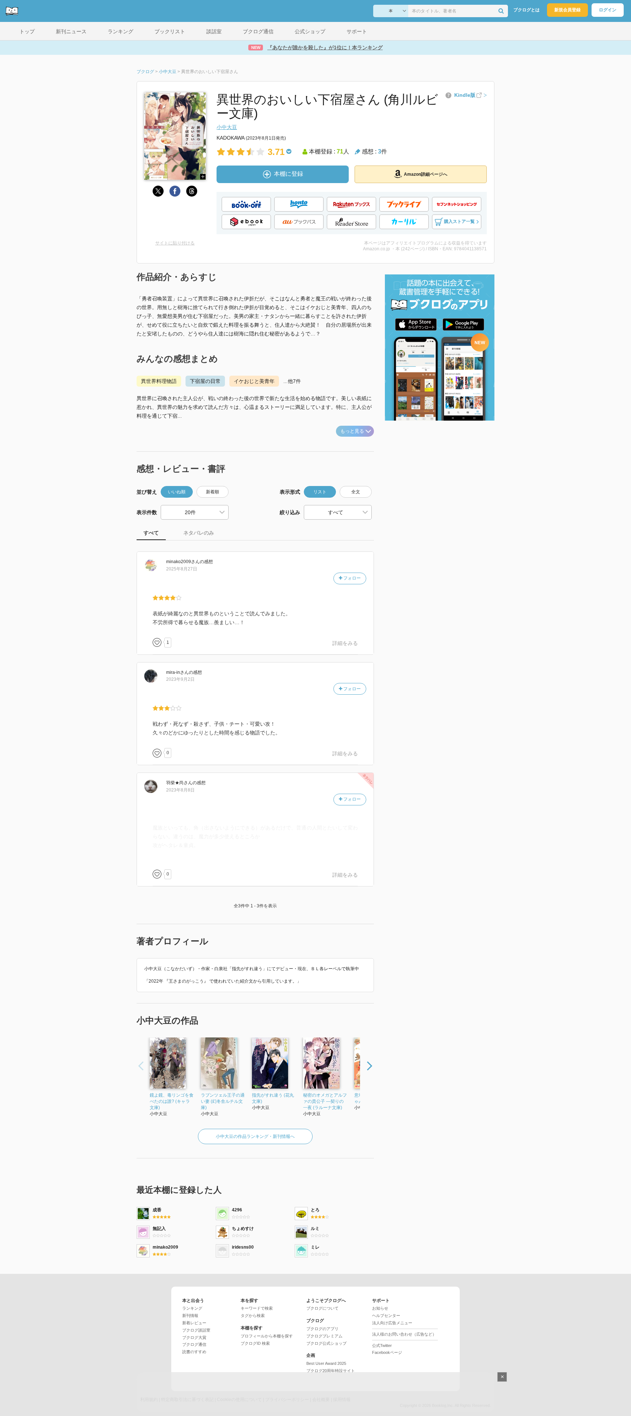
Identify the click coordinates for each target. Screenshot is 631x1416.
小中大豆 (227, 127)
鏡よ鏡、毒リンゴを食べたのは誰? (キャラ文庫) (172, 1101)
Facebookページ (387, 1352)
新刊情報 (190, 1315)
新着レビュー (194, 1323)
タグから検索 (253, 1315)
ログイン (607, 9)
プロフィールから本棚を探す (267, 1336)
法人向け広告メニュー (392, 1323)
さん (183, 561)
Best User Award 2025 (326, 1363)
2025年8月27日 (181, 569)
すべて (151, 533)
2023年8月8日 (180, 790)
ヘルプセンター (386, 1315)
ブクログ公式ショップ (326, 1343)
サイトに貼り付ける (175, 243)
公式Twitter (382, 1345)
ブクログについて (322, 1308)
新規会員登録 (567, 9)
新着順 (212, 491)
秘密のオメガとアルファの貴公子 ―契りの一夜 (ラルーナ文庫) (325, 1101)
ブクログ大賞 (194, 1337)
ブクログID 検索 (255, 1343)
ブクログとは (526, 9)
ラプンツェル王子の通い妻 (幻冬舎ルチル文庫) (223, 1101)
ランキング (192, 1308)
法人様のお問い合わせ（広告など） (404, 1334)
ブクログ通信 (194, 1344)
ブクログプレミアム (324, 1336)
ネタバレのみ (198, 533)
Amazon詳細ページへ (425, 174)
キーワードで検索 (257, 1308)
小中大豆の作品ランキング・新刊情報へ (255, 1136)
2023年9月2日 (180, 679)
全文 (355, 491)
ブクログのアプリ (322, 1328)
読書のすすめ (194, 1351)
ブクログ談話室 (196, 1330)
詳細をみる (345, 643)
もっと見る (352, 431)
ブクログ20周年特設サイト (330, 1370)
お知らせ (380, 1308)
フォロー (351, 578)
